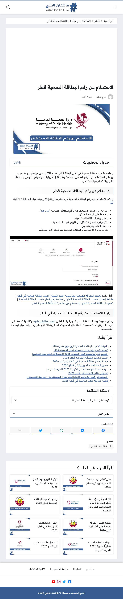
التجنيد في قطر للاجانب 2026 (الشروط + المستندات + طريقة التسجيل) (67, 376)
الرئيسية (108, 21)
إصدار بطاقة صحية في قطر (33, 295)
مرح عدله (101, 97)
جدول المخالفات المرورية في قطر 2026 (85, 365)
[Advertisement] (61, 56)
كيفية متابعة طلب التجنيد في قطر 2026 (85, 380)
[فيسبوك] (103, 430)
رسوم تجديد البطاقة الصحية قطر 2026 (85, 357)
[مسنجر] (82, 430)
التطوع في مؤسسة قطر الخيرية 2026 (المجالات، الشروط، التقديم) (70, 353)
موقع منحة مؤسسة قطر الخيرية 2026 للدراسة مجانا (77, 369)
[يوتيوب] (53, 581)
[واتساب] (62, 430)
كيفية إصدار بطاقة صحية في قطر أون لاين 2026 (80, 361)
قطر (97, 21)
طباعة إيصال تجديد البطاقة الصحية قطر (90, 299)
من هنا (45, 210)
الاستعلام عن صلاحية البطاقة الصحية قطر (56, 303)
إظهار (17, 162)
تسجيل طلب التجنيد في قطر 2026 (88, 373)
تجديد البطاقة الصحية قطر (97, 303)
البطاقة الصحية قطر (101, 446)
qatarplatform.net (44, 321)
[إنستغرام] (59, 581)
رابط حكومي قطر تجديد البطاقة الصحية (42, 299)
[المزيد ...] (20, 430)
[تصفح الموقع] (115, 7)
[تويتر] (41, 430)
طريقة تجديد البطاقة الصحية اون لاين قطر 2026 (80, 346)
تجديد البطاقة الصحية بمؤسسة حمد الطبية (76, 295)
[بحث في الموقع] (8, 7)
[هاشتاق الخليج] (61, 7)
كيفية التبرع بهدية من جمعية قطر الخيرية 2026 (81, 350)
